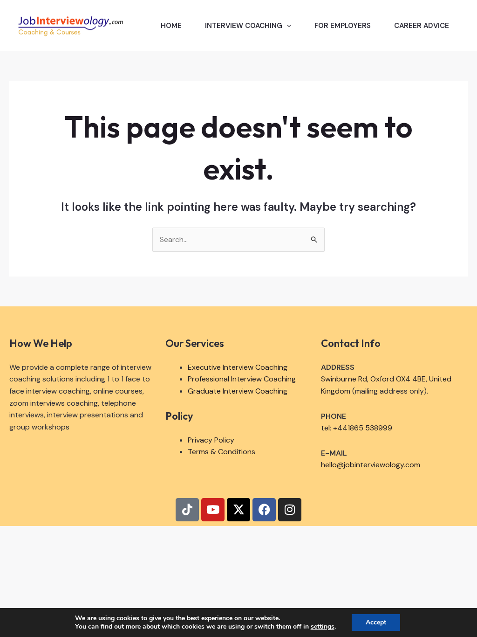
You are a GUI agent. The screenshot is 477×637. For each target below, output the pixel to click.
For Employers (342, 25)
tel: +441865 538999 (356, 428)
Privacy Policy (211, 440)
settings (322, 627)
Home (171, 25)
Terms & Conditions (221, 452)
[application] (286, 25)
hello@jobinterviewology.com (370, 465)
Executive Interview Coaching (237, 367)
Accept (376, 622)
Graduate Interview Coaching (237, 391)
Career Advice (421, 25)
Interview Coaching (243, 25)
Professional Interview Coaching (242, 379)
